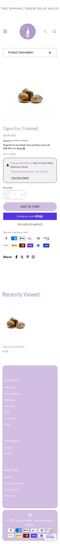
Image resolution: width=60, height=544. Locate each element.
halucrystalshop (24, 520)
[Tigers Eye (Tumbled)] (30, 95)
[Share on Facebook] (16, 257)
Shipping (6, 140)
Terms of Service (14, 483)
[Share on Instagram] (33, 257)
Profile (8, 454)
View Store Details (20, 177)
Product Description (20, 52)
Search (8, 477)
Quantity (7, 187)
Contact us (10, 418)
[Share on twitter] (22, 257)
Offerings (10, 387)
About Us (10, 406)
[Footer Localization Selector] (30, 515)
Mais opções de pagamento (30, 224)
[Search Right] (45, 31)
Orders (9, 448)
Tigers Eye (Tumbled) (13, 346)
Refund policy (12, 489)
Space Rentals (12, 393)
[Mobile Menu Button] (5, 31)
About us (10, 495)
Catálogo (10, 400)
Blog (7, 412)
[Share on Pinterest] (27, 257)
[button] (54, 31)
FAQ (7, 424)
